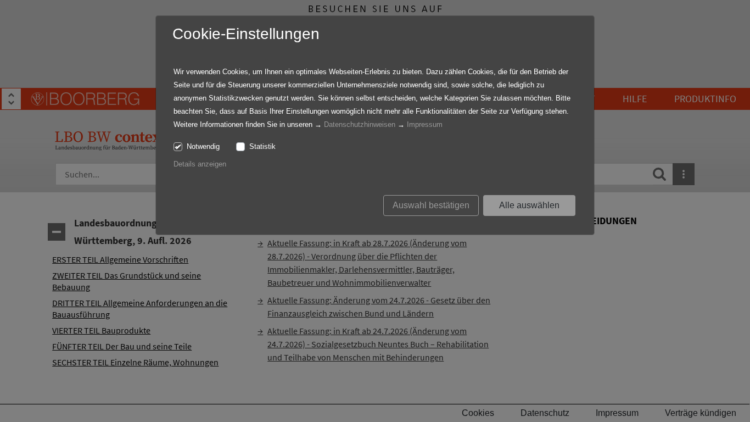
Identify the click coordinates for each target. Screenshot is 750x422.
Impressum (425, 124)
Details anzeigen (199, 164)
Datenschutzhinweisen (359, 124)
